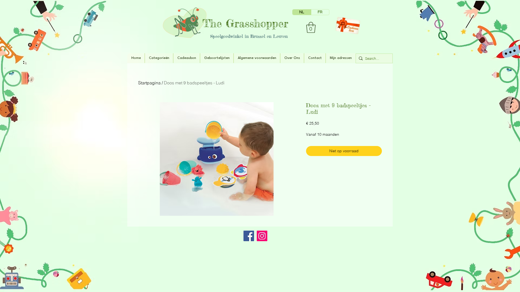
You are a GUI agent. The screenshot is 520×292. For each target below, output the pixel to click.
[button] (311, 27)
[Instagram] (262, 236)
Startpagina (149, 82)
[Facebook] (248, 236)
